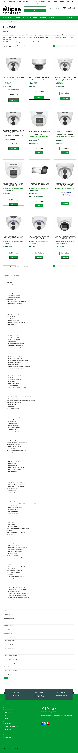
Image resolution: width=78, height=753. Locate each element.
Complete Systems (9, 419)
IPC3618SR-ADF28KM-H (66, 192)
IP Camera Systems (11, 421)
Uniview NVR (10, 377)
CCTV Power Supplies (13, 564)
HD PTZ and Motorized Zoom (14, 446)
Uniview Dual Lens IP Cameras (13, 314)
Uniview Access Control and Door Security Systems (17, 289)
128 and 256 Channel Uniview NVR (15, 379)
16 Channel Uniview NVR (13, 381)
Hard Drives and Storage (12, 497)
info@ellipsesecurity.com (61, 695)
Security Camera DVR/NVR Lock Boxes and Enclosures (18, 528)
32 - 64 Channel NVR (12, 526)
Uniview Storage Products (13, 364)
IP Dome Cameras (12, 477)
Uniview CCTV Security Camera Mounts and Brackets (18, 360)
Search (35, 10)
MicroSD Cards (11, 501)
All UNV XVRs (11, 318)
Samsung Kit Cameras (12, 488)
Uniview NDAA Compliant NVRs (14, 375)
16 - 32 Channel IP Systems (14, 427)
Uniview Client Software (13, 404)
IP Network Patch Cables (13, 545)
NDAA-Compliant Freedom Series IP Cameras (16, 301)
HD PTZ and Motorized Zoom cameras (16, 467)
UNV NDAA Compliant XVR (13, 320)
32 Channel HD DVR (12, 515)
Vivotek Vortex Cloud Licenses (13, 417)
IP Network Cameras (12, 471)
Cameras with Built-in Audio (14, 539)
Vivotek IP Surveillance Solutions (12, 408)
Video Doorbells (10, 599)
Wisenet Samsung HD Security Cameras (17, 595)
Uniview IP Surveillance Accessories (14, 356)
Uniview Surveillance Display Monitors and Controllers (19, 366)
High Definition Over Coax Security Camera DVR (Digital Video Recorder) (21, 503)
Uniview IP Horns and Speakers (14, 362)
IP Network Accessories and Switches (15, 559)
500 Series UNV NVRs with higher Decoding (17, 387)
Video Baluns (10, 574)
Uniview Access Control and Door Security (15, 312)
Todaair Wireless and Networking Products (16, 532)
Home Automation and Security (12, 581)
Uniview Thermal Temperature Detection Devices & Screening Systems (21, 400)
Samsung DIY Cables (12, 553)
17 (71, 45)
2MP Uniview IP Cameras (13, 326)
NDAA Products (19, 17)
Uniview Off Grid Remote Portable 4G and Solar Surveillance (19, 396)
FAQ (24, 1)
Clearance (43, 17)
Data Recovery (62, 1)
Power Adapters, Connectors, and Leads (16, 566)
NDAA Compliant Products (11, 299)
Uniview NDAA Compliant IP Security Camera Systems (19, 373)
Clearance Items (9, 293)
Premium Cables (10, 543)
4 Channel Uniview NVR (13, 385)
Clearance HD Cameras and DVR (13, 295)
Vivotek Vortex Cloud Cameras (13, 415)
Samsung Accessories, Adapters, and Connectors (18, 597)
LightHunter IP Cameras (13, 337)
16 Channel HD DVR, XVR (13, 513)
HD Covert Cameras (12, 454)
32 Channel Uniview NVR (13, 383)
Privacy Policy (39, 3)
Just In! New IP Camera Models (15, 482)
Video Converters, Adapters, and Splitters (15, 576)
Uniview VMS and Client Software (14, 402)
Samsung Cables (12, 585)
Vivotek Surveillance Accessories (14, 413)
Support (31, 1)
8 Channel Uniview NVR (13, 391)
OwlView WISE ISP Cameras (14, 339)
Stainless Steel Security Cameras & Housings (16, 450)
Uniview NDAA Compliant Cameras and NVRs (16, 371)
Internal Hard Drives (12, 499)
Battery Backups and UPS (13, 562)
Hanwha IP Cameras (11, 440)
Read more (13, 100)
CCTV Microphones (12, 538)
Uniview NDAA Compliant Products (14, 303)
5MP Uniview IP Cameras (13, 333)
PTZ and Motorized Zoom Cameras (14, 444)
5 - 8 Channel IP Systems (13, 425)
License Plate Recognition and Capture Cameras (17, 442)
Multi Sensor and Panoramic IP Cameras (16, 484)
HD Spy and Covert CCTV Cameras (15, 469)
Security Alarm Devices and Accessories (13, 305)
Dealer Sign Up (70, 1)
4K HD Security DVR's (12, 505)
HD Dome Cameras (12, 465)
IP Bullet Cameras (12, 475)
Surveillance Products (46, 1)
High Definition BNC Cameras (13, 457)
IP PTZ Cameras (12, 448)
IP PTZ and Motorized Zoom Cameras (16, 480)
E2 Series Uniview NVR (13, 392)
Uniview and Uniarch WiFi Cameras (15, 345)
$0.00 (69, 17)
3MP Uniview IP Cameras (13, 328)
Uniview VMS (11, 406)
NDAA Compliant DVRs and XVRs (15, 507)
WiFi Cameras (10, 602)
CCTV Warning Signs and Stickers (14, 578)
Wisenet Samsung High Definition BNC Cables (18, 589)
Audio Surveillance (11, 534)
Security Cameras (10, 433)
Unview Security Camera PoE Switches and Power (18, 370)
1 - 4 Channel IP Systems (13, 423)
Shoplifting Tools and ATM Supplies (14, 572)
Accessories (8, 530)
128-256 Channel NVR (13, 518)
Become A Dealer (12, 1)
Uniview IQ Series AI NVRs (13, 394)
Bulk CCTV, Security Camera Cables (15, 549)
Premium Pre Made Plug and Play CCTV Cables (17, 547)
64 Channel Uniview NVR (13, 389)
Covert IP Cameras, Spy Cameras (15, 473)
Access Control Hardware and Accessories (16, 286)
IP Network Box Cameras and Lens (15, 478)
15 (66, 45)
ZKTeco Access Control (12, 291)
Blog (27, 1)
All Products (7, 17)
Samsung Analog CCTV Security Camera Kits (18, 593)
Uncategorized (8, 282)
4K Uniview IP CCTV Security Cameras (16, 330)
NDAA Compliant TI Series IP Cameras (16, 486)
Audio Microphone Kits (13, 536)
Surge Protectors (12, 568)
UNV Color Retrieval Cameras (14, 351)
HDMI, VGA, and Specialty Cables (15, 551)
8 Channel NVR (11, 522)
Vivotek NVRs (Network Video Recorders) (15, 412)
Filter (6, 677)
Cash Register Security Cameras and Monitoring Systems (18, 436)
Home (5, 1)
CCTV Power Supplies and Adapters (14, 560)
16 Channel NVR (11, 524)
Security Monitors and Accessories (14, 570)
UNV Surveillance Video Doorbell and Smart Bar (17, 368)
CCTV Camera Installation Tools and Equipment (16, 557)
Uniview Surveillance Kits (12, 398)
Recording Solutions (10, 492)
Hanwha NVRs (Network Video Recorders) (15, 496)
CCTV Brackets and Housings (13, 541)
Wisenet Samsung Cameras (14, 591)
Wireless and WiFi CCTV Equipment (14, 580)
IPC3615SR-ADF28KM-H (10, 139)
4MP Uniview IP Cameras (13, 331)
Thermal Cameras (12, 341)
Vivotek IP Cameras (11, 410)
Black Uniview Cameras (13, 335)
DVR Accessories (11, 494)
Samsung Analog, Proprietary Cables (17, 587)
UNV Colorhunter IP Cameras (14, 352)
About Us (19, 1)
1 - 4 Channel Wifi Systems (13, 431)
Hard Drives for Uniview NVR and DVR (15, 358)
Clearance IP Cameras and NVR (13, 297)
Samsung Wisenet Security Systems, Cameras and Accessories (20, 583)
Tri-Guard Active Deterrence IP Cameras (16, 343)
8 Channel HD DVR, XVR (13, 511)
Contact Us (37, 1)
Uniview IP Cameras (11, 324)
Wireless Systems (11, 601)
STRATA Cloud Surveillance (11, 307)
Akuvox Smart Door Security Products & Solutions (17, 287)
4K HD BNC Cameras (12, 459)
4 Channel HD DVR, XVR (13, 509)
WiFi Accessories (11, 604)
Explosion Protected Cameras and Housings (16, 438)
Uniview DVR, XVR (11, 316)
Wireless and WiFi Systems (12, 429)
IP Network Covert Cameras (14, 455)
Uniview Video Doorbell (13, 349)
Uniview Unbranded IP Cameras (14, 347)
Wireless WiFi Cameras (12, 490)
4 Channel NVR (11, 520)
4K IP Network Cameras (12, 434)
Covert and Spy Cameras (12, 452)
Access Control (9, 284)
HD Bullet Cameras (12, 463)
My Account (54, 1)
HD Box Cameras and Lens (14, 461)
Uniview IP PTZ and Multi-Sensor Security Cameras (17, 354)
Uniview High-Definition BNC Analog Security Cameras (18, 322)
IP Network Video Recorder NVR (13, 517)
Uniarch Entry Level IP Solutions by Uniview (15, 310)
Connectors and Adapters (12, 555)
